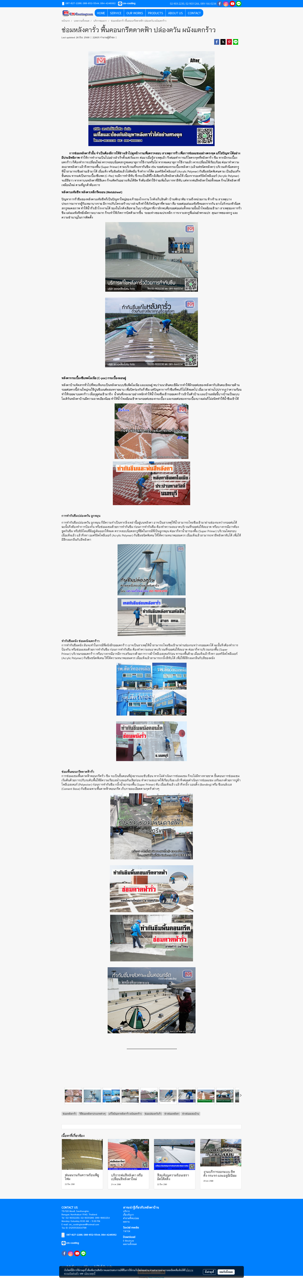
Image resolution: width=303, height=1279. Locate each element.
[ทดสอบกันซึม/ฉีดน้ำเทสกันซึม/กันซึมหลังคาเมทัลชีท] (151, 617)
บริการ (126, 1211)
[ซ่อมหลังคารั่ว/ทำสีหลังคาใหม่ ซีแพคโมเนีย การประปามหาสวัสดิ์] (151, 483)
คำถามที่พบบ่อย (131, 1218)
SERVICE (116, 13)
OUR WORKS (134, 13)
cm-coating (72, 1242)
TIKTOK (126, 1231)
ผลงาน (126, 1221)
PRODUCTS (155, 13)
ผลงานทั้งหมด (130, 1244)
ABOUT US (175, 13)
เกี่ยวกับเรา (128, 1214)
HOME (101, 13)
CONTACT (194, 13)
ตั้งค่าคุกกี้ (209, 1271)
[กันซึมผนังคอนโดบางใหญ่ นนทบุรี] (151, 741)
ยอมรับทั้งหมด (226, 1271)
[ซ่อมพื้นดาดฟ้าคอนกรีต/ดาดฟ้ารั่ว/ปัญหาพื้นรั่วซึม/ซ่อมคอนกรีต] (151, 938)
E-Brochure (128, 1240)
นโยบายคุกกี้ (89, 1273)
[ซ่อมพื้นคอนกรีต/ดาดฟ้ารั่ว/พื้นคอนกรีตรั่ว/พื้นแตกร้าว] (151, 888)
